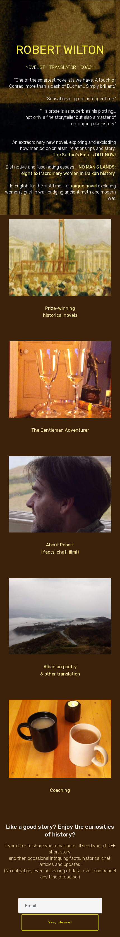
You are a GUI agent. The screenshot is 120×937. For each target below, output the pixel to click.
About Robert (60, 544)
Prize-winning (60, 308)
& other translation (60, 674)
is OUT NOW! (102, 154)
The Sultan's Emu (71, 154)
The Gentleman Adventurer (60, 430)
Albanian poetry (60, 666)
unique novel (83, 186)
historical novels (60, 315)
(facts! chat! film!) (60, 552)
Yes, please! (60, 922)
